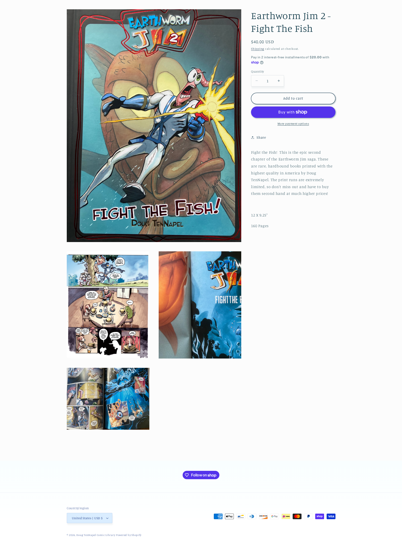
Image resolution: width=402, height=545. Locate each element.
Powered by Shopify (128, 535)
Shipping (257, 48)
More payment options (293, 123)
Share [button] (261, 137)
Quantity (257, 71)
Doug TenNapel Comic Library (95, 535)
